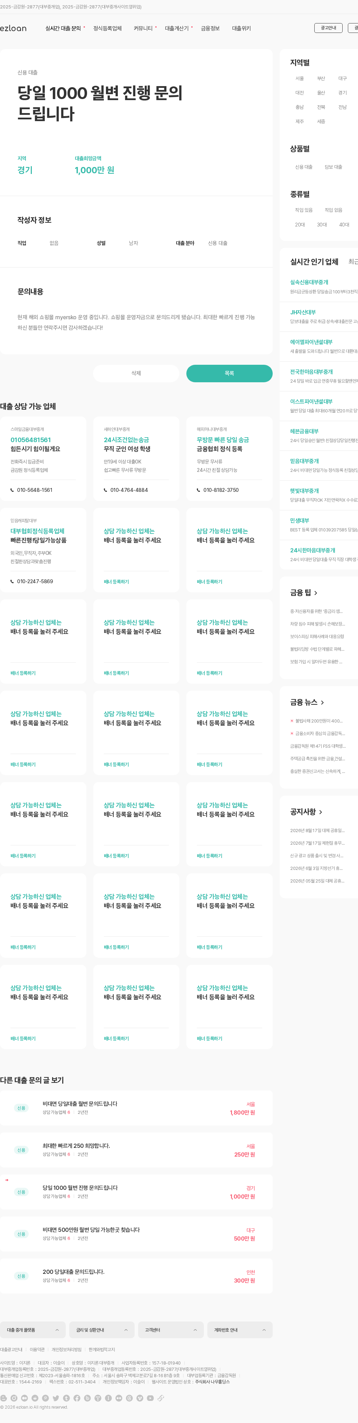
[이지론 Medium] (24, 1398)
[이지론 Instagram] (13, 1398)
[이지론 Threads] (129, 1398)
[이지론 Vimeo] (139, 1398)
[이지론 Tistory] (97, 1398)
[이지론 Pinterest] (45, 1398)
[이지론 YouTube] (150, 1398)
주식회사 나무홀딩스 (212, 1381)
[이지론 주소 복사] (160, 1398)
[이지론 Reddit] (34, 1398)
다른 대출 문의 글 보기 (32, 1080)
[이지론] (13, 28)
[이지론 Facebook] (76, 1398)
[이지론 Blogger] (3, 1398)
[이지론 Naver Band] (87, 1398)
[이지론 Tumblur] (66, 1398)
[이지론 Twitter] (55, 1398)
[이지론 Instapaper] (108, 1398)
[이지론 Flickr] (118, 1398)
